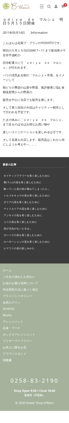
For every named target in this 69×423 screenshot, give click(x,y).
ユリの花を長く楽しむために (20, 222)
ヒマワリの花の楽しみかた (19, 248)
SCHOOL (9, 309)
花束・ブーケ (11, 328)
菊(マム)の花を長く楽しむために (23, 182)
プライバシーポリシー (17, 296)
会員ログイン (11, 302)
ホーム (7, 270)
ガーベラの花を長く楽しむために (23, 235)
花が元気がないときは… (17, 228)
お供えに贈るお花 (14, 347)
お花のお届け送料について (20, 283)
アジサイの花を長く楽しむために (23, 215)
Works (7, 315)
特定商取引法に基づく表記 (20, 290)
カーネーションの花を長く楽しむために (27, 241)
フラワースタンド (14, 354)
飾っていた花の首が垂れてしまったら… (26, 189)
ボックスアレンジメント (19, 334)
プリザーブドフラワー (17, 341)
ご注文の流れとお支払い (19, 277)
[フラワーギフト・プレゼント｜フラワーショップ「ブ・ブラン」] (16, 5)
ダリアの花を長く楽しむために (22, 202)
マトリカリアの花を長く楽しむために (25, 208)
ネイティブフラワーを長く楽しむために (27, 175)
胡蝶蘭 (7, 360)
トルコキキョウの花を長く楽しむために (27, 195)
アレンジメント (13, 322)
